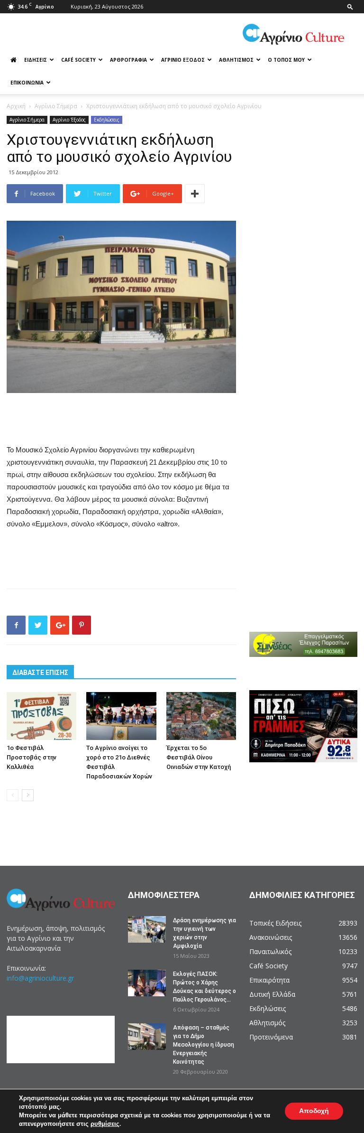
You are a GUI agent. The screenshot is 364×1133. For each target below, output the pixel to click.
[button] (350, 6)
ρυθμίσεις (105, 1124)
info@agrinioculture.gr (40, 978)
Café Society (78, 59)
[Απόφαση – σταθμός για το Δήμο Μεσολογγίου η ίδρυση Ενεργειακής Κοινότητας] (147, 1036)
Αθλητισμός (236, 59)
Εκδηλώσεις (106, 119)
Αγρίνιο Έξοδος (183, 59)
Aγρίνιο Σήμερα (56, 106)
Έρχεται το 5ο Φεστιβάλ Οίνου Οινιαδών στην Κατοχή (198, 757)
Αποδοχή (314, 1110)
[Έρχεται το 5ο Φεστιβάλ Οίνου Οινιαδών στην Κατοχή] (201, 716)
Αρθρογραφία (128, 59)
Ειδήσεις (35, 59)
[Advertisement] (121, 419)
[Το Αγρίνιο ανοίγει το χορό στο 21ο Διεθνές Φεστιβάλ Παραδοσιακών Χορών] (121, 716)
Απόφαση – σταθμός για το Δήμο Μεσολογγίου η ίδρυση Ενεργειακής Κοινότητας (203, 1044)
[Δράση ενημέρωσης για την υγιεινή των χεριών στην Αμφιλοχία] (147, 929)
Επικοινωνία (27, 82)
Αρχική (16, 106)
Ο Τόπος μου (286, 59)
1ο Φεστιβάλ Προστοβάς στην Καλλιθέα (31, 757)
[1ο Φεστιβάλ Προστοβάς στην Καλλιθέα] (41, 716)
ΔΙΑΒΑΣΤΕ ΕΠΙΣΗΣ (40, 672)
